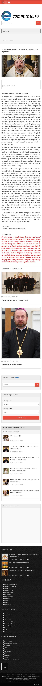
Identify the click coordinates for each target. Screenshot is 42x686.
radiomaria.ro (8, 604)
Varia (5, 647)
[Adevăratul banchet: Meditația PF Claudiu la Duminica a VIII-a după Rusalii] (7, 449)
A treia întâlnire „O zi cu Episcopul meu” (14, 300)
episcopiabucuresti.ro (10, 586)
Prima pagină (8, 614)
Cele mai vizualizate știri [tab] (11, 432)
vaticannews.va (8, 596)
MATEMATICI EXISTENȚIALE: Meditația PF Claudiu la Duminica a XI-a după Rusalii (24, 458)
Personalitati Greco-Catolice (11, 659)
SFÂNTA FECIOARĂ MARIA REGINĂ (19, 562)
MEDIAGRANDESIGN (31, 681)
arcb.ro (6, 600)
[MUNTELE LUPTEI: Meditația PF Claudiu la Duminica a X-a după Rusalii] (7, 482)
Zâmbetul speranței (15, 436)
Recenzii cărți (8, 624)
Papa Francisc (8, 641)
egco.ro (6, 588)
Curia (5, 630)
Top (5, 667)
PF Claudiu (7, 645)
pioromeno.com (8, 592)
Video (6, 628)
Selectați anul (7, 409)
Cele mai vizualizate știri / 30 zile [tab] (14, 428)
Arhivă (6, 618)
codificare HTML (22, 681)
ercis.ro (6, 602)
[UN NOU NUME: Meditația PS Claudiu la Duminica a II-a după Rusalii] (21, 66)
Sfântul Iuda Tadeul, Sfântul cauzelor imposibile (21, 570)
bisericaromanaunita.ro (10, 584)
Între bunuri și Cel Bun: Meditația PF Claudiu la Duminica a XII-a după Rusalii (24, 555)
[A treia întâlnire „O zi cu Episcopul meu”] (21, 283)
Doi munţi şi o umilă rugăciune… (12, 365)
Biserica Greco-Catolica (10, 643)
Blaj (5, 653)
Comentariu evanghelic (10, 626)
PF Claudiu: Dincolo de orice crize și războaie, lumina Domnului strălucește (24, 491)
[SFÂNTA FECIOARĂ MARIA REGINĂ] (6, 565)
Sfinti (5, 649)
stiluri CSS (15, 681)
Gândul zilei (7, 620)
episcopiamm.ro (8, 590)
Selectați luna (7, 401)
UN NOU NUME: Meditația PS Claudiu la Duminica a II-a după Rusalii (19, 51)
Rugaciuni (7, 655)
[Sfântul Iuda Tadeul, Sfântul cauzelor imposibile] (6, 573)
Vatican (6, 657)
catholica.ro (7, 598)
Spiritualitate (7, 651)
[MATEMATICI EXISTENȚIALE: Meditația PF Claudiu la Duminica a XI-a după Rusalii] (7, 460)
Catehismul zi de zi (9, 622)
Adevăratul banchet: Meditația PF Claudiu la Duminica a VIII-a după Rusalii (24, 448)
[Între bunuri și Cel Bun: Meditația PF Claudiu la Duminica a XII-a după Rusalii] (6, 557)
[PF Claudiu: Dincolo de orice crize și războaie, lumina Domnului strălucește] (7, 493)
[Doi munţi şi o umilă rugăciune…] (21, 333)
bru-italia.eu (7, 594)
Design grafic (10, 681)
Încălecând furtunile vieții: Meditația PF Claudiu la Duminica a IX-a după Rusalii (23, 469)
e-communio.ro (16, 675)
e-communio (4, 40)
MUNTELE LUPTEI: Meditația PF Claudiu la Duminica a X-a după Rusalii (24, 480)
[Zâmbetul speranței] (7, 438)
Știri (11, 40)
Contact (6, 632)
